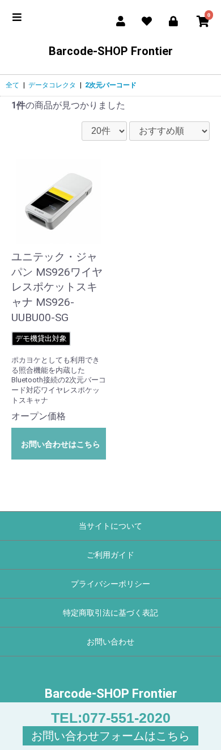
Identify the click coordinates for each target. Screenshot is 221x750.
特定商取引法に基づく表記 (110, 612)
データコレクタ (52, 85)
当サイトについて (110, 525)
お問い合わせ (110, 641)
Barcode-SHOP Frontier (111, 51)
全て (12, 85)
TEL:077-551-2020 (111, 718)
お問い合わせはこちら (60, 444)
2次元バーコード (111, 85)
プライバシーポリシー (110, 583)
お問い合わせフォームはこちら (110, 736)
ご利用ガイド (110, 554)
